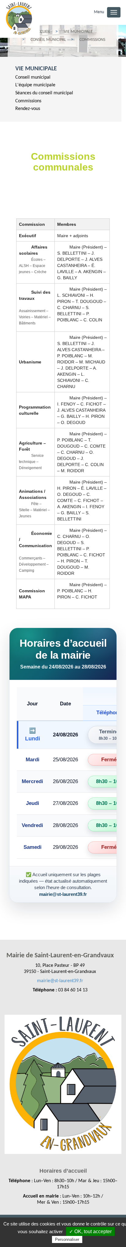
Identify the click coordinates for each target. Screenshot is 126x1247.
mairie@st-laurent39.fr (60, 980)
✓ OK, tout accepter (90, 1231)
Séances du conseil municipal (44, 93)
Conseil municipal (32, 77)
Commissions (28, 101)
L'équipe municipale (35, 85)
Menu (99, 12)
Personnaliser (67, 1239)
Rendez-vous (27, 108)
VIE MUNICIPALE (36, 69)
